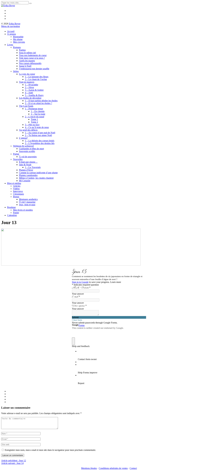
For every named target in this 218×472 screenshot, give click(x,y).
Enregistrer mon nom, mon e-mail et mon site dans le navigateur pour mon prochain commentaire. (50, 450)
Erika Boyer (14, 23)
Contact (133, 468)
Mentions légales (89, 468)
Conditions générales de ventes (113, 468)
